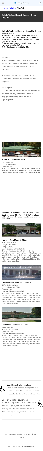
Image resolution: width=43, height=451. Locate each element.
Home (5, 8)
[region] (21, 122)
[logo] (21, 3)
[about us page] (40, 3)
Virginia (13, 8)
